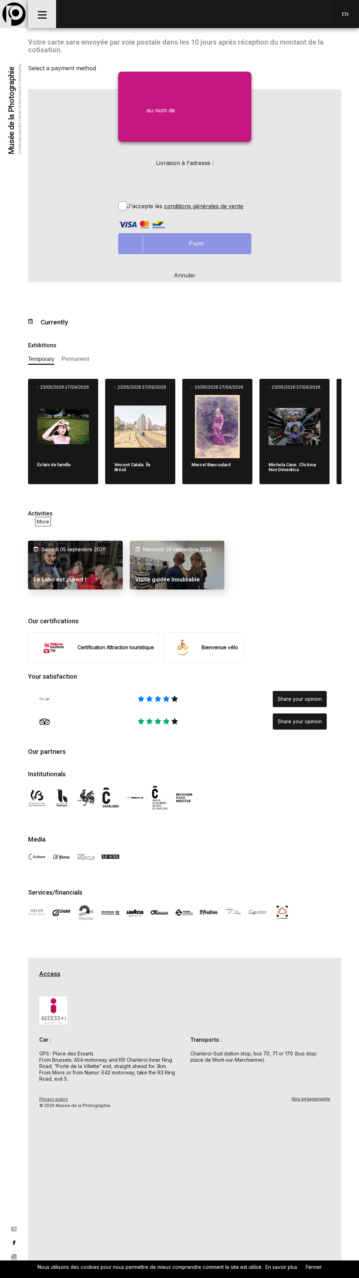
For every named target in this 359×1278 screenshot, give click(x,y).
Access (49, 974)
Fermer (314, 1267)
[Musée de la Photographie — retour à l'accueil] (14, 14)
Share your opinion (300, 699)
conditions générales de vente (203, 206)
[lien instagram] (14, 1257)
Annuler (185, 275)
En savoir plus (281, 1267)
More (43, 522)
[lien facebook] (14, 1243)
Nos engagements (311, 1098)
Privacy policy (53, 1099)
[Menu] (42, 14)
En (345, 14)
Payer (196, 243)
